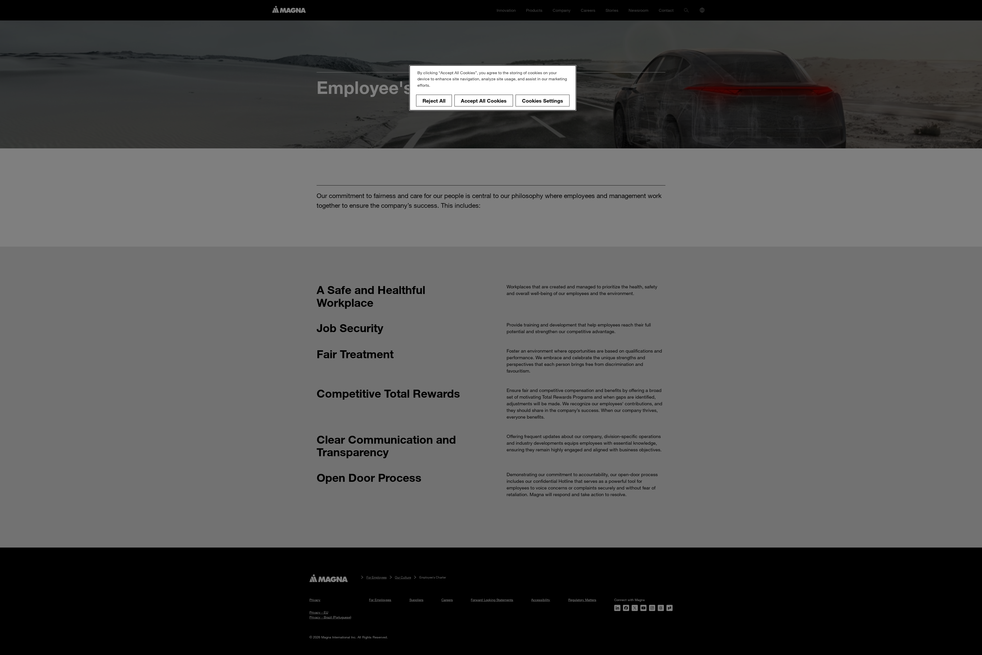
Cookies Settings (542, 100)
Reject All (433, 100)
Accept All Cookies (484, 100)
